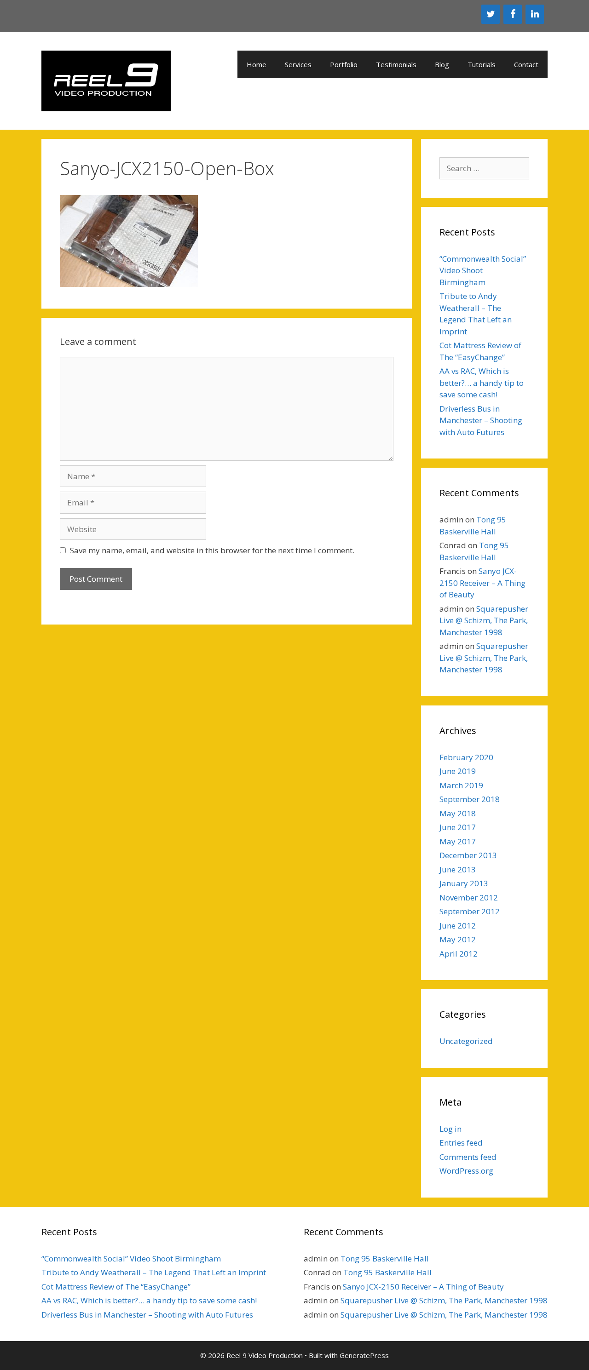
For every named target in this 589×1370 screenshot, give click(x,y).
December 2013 (468, 855)
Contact (526, 64)
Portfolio (344, 64)
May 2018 (457, 813)
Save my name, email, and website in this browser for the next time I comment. (212, 550)
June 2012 (457, 925)
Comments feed (468, 1157)
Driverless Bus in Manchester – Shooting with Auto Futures (480, 420)
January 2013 (463, 883)
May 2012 (457, 939)
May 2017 (457, 841)
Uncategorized (466, 1041)
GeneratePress (364, 1355)
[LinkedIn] (534, 14)
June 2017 (457, 827)
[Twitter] (490, 14)
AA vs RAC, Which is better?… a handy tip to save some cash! (481, 383)
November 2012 (468, 897)
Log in (450, 1129)
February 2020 (466, 757)
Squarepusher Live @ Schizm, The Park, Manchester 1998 (483, 620)
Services (298, 64)
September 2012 (469, 911)
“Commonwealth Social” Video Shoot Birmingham (131, 1258)
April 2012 (458, 953)
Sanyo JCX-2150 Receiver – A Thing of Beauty (482, 583)
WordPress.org (466, 1170)
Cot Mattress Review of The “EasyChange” (116, 1286)
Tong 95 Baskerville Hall (385, 1258)
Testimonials (396, 64)
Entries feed (461, 1142)
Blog (442, 64)
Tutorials (482, 64)
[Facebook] (512, 14)
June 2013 (457, 869)
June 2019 (457, 771)
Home (256, 64)
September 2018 (469, 799)
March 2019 (461, 785)
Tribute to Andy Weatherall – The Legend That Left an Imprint (153, 1272)
